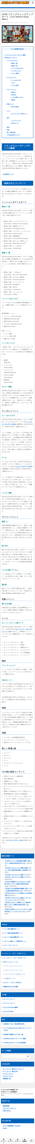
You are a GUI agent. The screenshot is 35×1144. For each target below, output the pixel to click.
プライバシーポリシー (9, 1108)
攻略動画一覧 (7, 1078)
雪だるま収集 (15, 106)
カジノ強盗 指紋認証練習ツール (13, 933)
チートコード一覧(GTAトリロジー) (13, 1069)
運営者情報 (6, 1106)
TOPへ (31, 1141)
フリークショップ (16, 120)
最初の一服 (14, 63)
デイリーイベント (12, 89)
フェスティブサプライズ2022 (23, 466)
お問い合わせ (7, 1110)
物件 (8, 117)
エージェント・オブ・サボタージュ (14, 958)
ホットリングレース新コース (19, 113)
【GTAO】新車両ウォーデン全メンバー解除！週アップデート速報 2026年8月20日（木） (17, 884)
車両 (8, 127)
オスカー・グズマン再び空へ (12, 982)
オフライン (17, 1141)
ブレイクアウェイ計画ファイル (15, 974)
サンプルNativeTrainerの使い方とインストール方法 (18, 1029)
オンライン (10, 1141)
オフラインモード (9, 1003)
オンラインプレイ (8, 1074)
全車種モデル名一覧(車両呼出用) (13, 1024)
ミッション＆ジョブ (12, 60)
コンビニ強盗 (15, 85)
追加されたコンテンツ (11, 57)
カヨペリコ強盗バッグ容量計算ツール (14, 941)
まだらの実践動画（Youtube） (12, 1125)
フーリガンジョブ (16, 70)
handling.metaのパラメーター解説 (14, 1038)
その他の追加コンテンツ (13, 134)
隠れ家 (13, 99)
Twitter (5, 1128)
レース (8, 111)
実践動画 (24, 1141)
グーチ (13, 82)
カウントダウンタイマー (10, 945)
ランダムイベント (12, 77)
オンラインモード (9, 999)
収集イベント (10, 104)
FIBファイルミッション (11, 962)
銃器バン (13, 92)
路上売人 (13, 94)
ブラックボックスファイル (13, 966)
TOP (10, 1089)
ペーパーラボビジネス (17, 68)
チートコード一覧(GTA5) (10, 1071)
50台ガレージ (15, 123)
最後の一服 (14, 65)
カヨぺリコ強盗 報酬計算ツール (13, 937)
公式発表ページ (8, 174)
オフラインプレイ (8, 1076)
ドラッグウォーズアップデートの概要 (15, 55)
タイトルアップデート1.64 (14, 840)
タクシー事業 (15, 73)
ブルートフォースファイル (13, 970)
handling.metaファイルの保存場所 (14, 1042)
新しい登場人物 (11, 132)
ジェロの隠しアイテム (17, 97)
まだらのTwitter (8, 1011)
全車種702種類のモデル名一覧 (13, 1034)
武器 (8, 129)
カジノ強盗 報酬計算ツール (11, 929)
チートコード (3, 1142)
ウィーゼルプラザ (16, 80)
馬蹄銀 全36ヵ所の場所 (10, 986)
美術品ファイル (10, 978)
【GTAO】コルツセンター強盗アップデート (18, 877)
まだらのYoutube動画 (10, 1007)
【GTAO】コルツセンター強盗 (14, 874)
